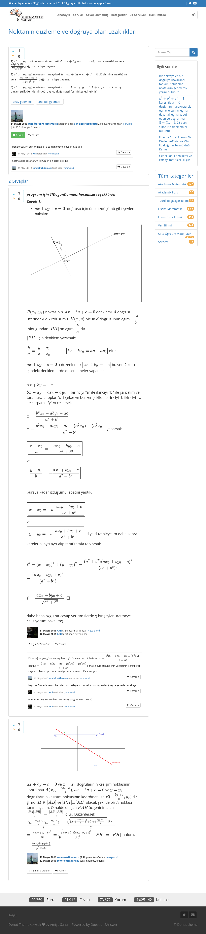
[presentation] (21, 61)
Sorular (78, 15)
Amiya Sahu (59, 924)
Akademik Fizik (168, 192)
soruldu (127, 123)
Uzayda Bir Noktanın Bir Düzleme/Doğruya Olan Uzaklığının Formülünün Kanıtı (175, 143)
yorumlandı (53, 153)
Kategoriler (119, 15)
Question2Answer (104, 924)
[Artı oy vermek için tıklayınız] (13, 51)
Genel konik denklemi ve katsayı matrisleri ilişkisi (175, 158)
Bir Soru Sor (138, 15)
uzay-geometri (22, 102)
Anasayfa (63, 15)
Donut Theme (18, 924)
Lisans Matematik (170, 209)
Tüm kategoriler (176, 175)
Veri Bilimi (165, 225)
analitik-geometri (49, 102)
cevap (19, 135)
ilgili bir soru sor (40, 644)
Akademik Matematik (172, 184)
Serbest (163, 242)
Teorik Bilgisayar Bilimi (173, 201)
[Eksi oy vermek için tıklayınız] (13, 55)
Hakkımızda (157, 15)
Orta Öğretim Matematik (43, 123)
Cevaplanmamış (97, 15)
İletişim (12, 915)
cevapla (125, 152)
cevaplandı (94, 630)
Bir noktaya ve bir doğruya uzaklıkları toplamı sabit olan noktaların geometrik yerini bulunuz (173, 84)
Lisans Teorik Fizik (170, 217)
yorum (35, 135)
